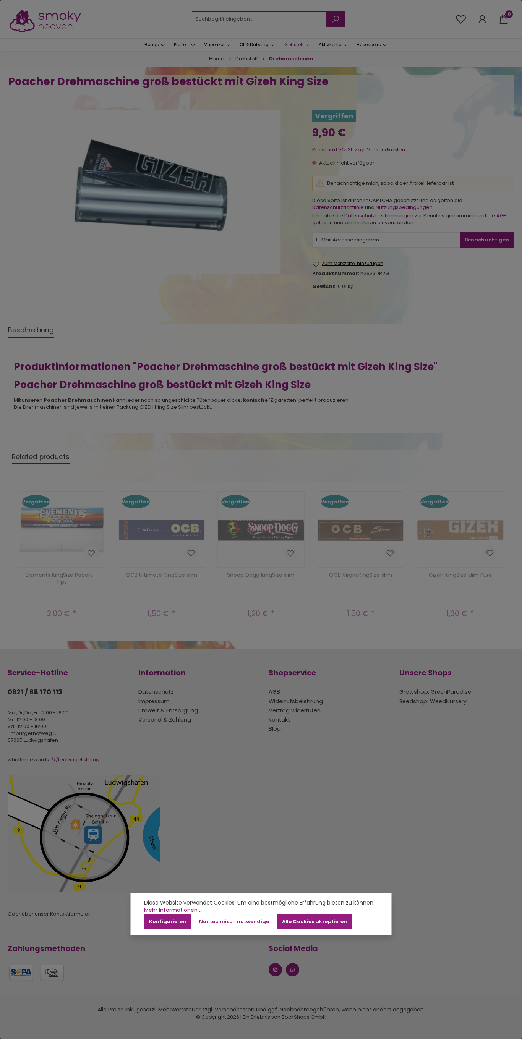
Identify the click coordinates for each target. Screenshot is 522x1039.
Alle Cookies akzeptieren (314, 921)
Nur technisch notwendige (234, 921)
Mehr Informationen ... (173, 910)
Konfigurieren (167, 921)
